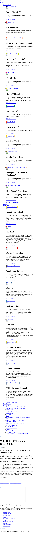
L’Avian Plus (7, 515)
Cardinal (9, 226)
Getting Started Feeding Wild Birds (15, 420)
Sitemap (5, 523)
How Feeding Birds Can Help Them (15, 408)
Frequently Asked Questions (13, 411)
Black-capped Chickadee (13, 266)
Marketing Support (8, 521)
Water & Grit (9, 426)
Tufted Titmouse (11, 363)
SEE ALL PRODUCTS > (13, 202)
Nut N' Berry (10, 106)
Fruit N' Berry (11, 72)
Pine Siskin (10, 319)
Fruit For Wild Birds (11, 425)
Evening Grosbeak (11, 342)
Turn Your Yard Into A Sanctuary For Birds (17, 433)
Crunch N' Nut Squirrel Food (15, 37)
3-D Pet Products (8, 514)
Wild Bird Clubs (10, 414)
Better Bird (6, 517)
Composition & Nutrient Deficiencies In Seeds (18, 417)
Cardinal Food (10, 22)
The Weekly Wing (11, 432)
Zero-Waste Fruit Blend (13, 185)
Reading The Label (11, 421)
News (7, 416)
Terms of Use (6, 526)
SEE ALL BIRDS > (11, 402)
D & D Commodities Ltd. (9, 519)
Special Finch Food (12, 151)
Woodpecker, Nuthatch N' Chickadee (17, 167)
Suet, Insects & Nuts (11, 428)
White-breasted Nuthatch (13, 383)
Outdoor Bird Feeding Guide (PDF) (15, 406)
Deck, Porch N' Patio (12, 53)
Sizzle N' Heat (11, 122)
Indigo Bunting (11, 301)
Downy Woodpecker (12, 247)
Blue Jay (9, 282)
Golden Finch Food (12, 88)
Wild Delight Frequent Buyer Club (15, 423)
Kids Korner (10, 413)
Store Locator (6, 512)
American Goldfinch (12, 207)
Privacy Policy (7, 524)
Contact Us (6, 520)
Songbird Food (10, 136)
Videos (8, 429)
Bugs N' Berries (11, 6)
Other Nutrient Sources (12, 418)
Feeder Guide (9, 409)
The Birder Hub (10, 431)
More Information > (11, 19)
